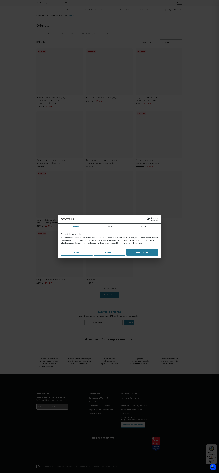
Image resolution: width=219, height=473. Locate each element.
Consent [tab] (75, 227)
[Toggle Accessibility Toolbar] (213, 467)
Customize (108, 252)
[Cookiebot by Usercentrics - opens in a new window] (148, 219)
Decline (77, 252)
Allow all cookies (142, 252)
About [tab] (143, 227)
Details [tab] (109, 227)
